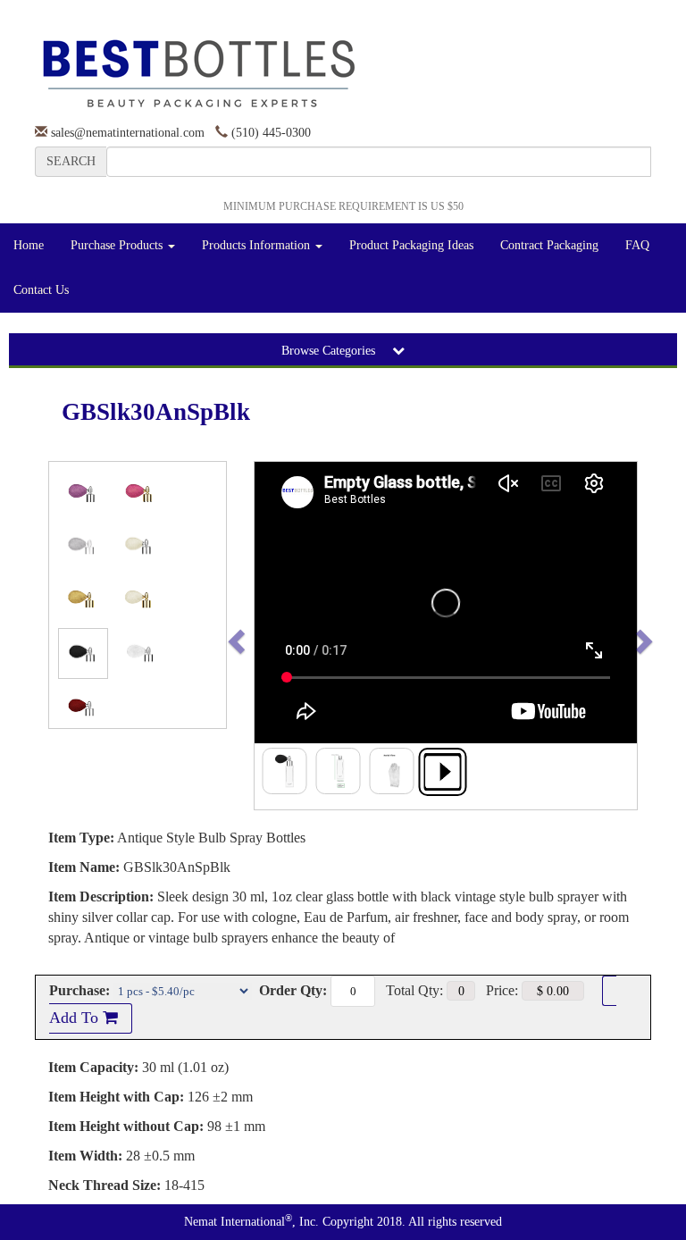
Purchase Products (118, 245)
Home (28, 245)
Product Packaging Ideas (411, 245)
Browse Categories (330, 350)
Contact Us (41, 290)
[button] (274, 635)
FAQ (637, 245)
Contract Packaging (549, 245)
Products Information (258, 245)
